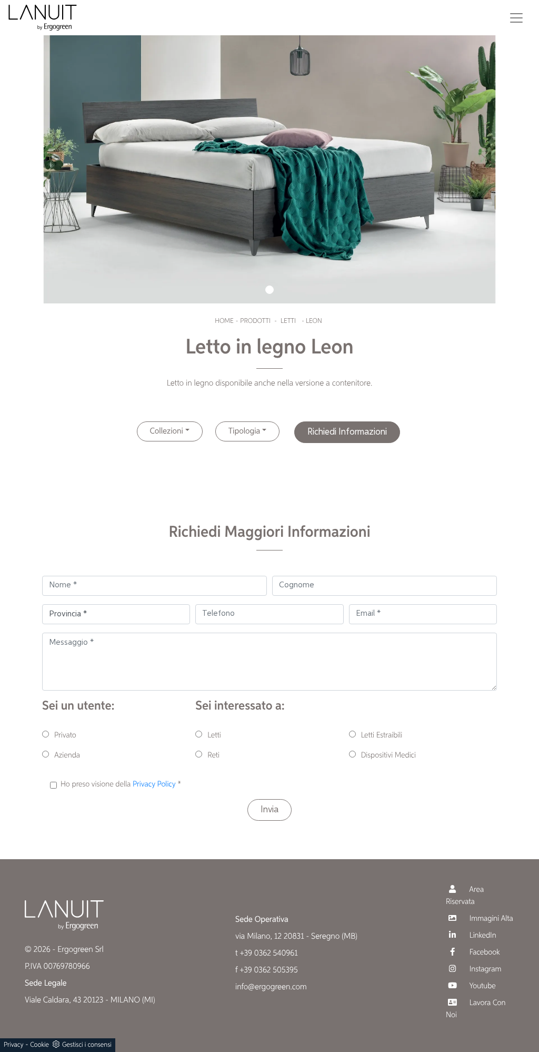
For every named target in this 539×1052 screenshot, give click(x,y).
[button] (269, 290)
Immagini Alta (490, 919)
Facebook (483, 953)
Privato (65, 736)
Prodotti (255, 321)
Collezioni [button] (166, 431)
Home (224, 321)
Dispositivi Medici (388, 756)
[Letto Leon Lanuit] (269, 151)
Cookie (39, 1044)
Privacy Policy (154, 785)
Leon (314, 321)
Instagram (484, 970)
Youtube (481, 986)
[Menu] (516, 18)
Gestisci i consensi (87, 1044)
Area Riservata (465, 896)
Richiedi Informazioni (347, 432)
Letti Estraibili (382, 736)
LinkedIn (481, 936)
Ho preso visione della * (121, 785)
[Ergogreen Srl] (42, 17)
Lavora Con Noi (475, 1009)
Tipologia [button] (244, 431)
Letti (288, 321)
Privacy (14, 1044)
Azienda (67, 756)
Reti (213, 756)
